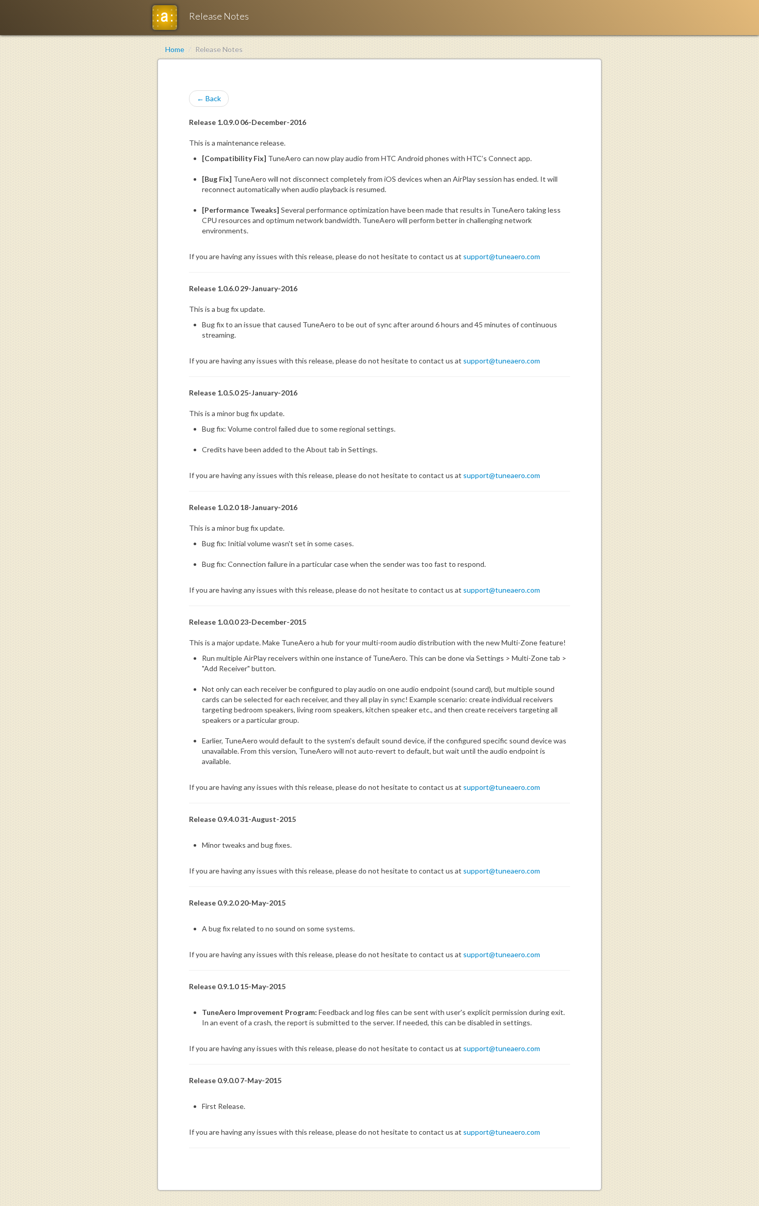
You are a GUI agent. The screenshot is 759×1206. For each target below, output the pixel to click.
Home (174, 49)
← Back (209, 98)
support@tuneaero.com (501, 256)
